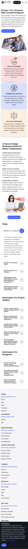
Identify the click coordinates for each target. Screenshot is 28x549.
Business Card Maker (7, 511)
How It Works (4, 487)
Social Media (4, 438)
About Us (3, 469)
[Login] (22, 2)
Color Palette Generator (7, 517)
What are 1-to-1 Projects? (11, 231)
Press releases (5, 475)
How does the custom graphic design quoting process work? (11, 326)
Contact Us (4, 478)
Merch (3, 405)
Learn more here (10, 540)
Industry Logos (5, 456)
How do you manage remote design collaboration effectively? (11, 364)
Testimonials (4, 472)
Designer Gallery (5, 453)
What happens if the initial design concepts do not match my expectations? (11, 280)
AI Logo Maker (5, 508)
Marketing (4, 410)
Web (2, 402)
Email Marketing (5, 441)
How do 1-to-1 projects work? (11, 263)
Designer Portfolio (6, 458)
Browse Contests (6, 450)
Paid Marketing (5, 436)
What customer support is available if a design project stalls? (11, 288)
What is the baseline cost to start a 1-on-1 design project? (11, 333)
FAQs (2, 492)
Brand (3, 399)
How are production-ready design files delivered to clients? (10, 381)
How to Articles (5, 498)
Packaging (4, 408)
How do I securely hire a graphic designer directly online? (11, 310)
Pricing (3, 489)
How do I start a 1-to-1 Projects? (10, 271)
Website (3, 419)
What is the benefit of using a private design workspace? (10, 318)
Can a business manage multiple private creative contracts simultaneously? (11, 373)
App (2, 422)
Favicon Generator (6, 514)
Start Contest (17, 2)
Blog (2, 495)
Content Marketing (6, 433)
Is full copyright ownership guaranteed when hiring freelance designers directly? (11, 342)
